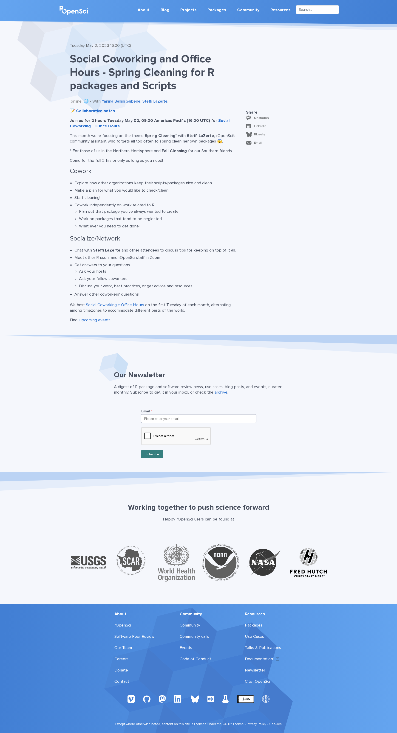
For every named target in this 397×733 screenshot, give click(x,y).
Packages (216, 9)
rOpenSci (122, 625)
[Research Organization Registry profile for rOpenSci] (210, 699)
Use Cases (254, 636)
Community (248, 9)
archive (221, 392)
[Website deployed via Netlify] (245, 699)
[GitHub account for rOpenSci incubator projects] (225, 699)
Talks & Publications (263, 647)
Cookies (275, 724)
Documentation (259, 658)
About (144, 9)
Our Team (123, 647)
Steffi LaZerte (154, 101)
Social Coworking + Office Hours (115, 304)
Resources (280, 9)
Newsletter (255, 670)
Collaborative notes (95, 110)
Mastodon (261, 118)
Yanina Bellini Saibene (121, 101)
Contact (121, 681)
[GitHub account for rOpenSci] (146, 699)
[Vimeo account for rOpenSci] (131, 699)
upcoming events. (95, 319)
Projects (188, 9)
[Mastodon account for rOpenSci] (162, 699)
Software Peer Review (134, 636)
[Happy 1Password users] (265, 699)
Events (186, 647)
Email (258, 143)
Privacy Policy (256, 724)
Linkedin (260, 126)
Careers (121, 658)
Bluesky (260, 134)
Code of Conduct (195, 658)
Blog (165, 9)
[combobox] (317, 9)
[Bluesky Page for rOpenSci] (195, 699)
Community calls (194, 636)
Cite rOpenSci (257, 681)
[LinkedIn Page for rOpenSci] (178, 699)
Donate (121, 670)
